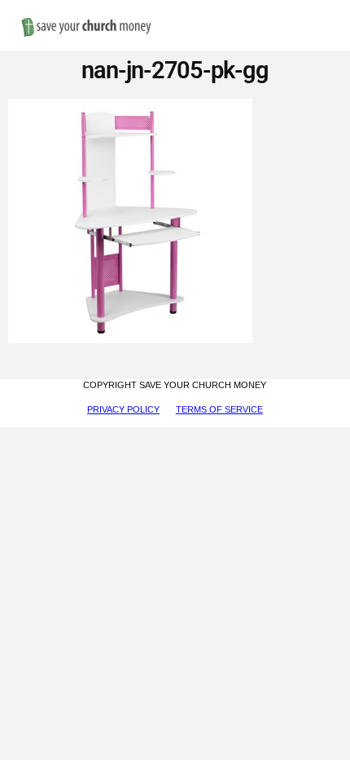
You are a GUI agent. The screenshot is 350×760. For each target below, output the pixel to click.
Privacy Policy (123, 409)
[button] (322, 9)
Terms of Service (219, 409)
